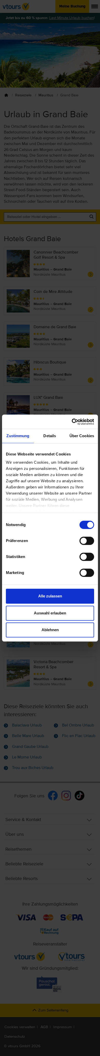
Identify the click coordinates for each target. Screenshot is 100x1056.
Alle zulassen (50, 596)
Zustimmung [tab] (17, 436)
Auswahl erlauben (50, 613)
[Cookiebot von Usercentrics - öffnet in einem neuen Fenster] (72, 421)
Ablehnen (50, 630)
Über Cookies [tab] (81, 436)
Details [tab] (49, 436)
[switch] (86, 541)
